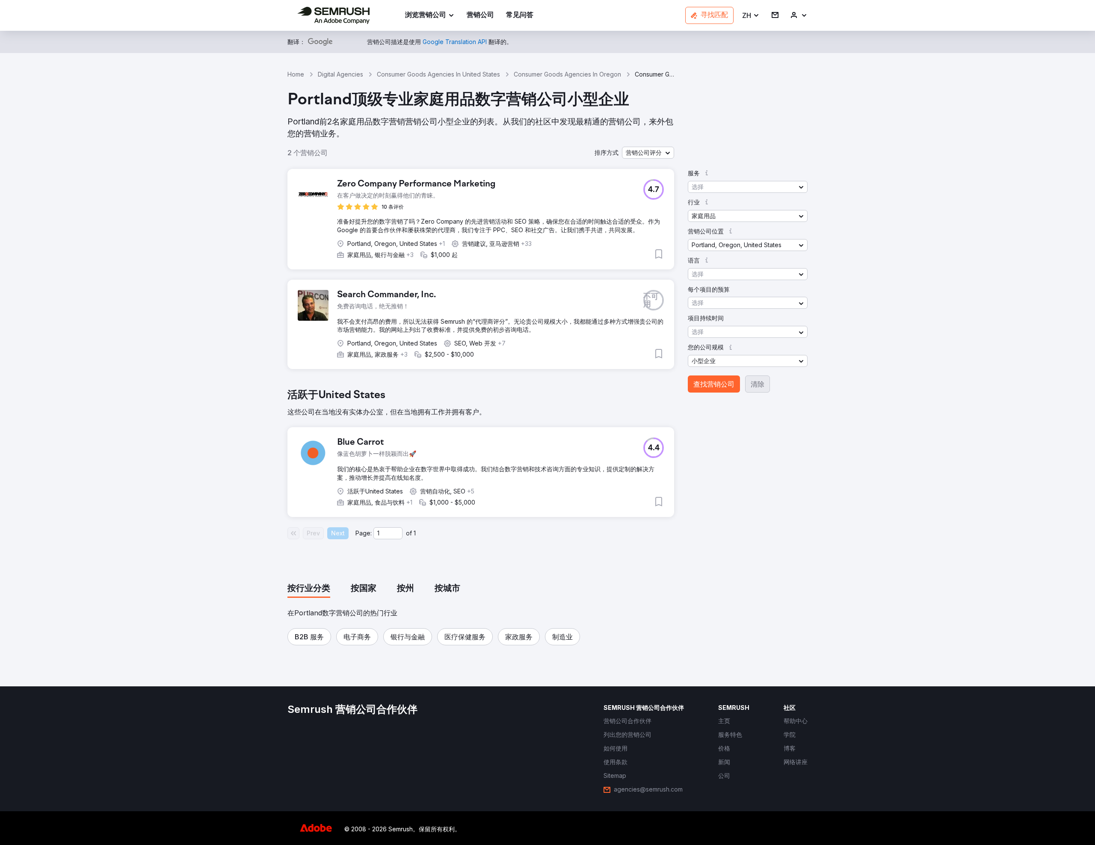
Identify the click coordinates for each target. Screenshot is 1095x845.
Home (295, 74)
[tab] (308, 588)
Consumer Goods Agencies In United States (438, 74)
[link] (480, 15)
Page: (363, 533)
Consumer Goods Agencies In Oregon (567, 74)
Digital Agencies (340, 74)
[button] (751, 15)
